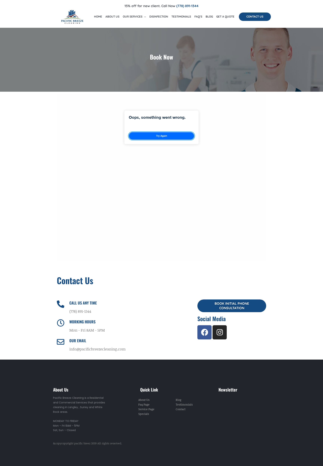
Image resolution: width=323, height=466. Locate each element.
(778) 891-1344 (187, 6)
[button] (255, 17)
